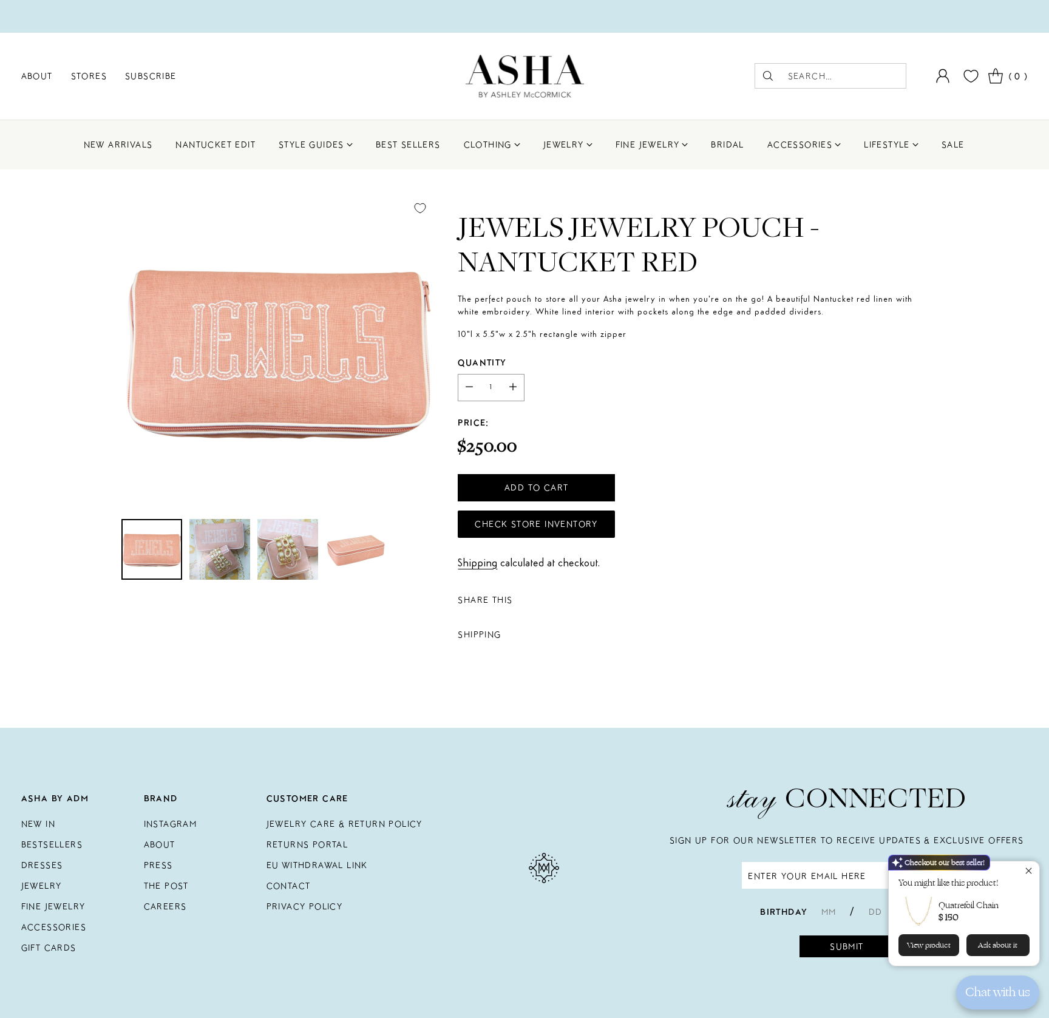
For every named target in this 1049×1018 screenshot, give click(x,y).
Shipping (477, 563)
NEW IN (38, 824)
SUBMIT (846, 946)
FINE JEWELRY (53, 906)
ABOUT (159, 844)
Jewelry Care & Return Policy (344, 824)
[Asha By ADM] (525, 76)
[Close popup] (1029, 872)
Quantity (482, 362)
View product (929, 945)
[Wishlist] (969, 76)
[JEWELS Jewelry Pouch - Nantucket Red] (278, 350)
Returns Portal (307, 844)
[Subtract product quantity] (469, 388)
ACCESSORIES (53, 927)
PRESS (158, 865)
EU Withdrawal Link (317, 865)
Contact (288, 886)
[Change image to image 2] (219, 549)
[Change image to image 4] (355, 549)
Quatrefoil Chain (969, 905)
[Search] (768, 76)
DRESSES (42, 865)
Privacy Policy (304, 906)
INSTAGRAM (170, 824)
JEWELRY (41, 886)
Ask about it (997, 945)
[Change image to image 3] (287, 549)
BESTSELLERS (52, 844)
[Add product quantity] (513, 388)
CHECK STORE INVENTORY (536, 524)
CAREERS (165, 906)
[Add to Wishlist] (420, 208)
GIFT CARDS (48, 947)
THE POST (166, 886)
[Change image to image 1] (151, 549)
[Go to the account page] (942, 75)
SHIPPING (479, 634)
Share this (485, 600)
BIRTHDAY (783, 912)
